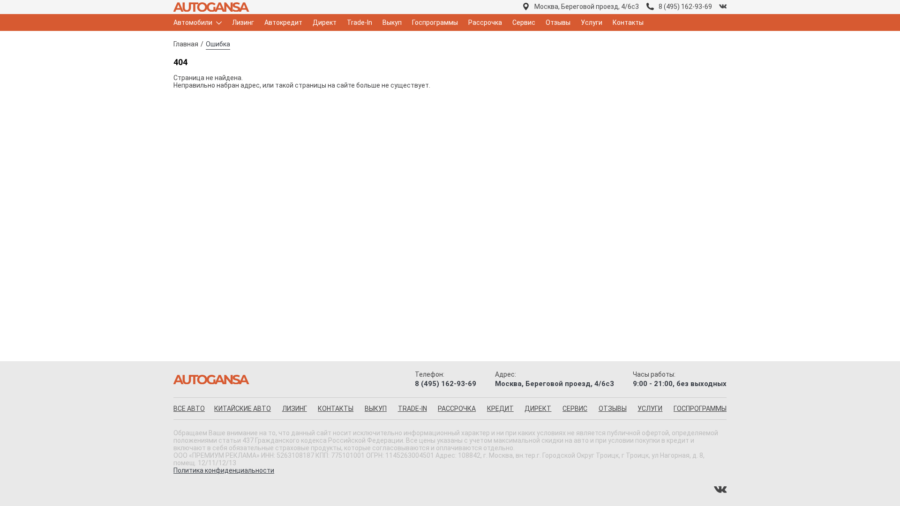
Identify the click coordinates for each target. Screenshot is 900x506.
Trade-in (412, 408)
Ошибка (218, 44)
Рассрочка (485, 22)
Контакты (628, 22)
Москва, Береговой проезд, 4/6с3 (586, 6)
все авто (189, 408)
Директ (325, 22)
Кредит (500, 408)
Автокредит (283, 22)
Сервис (523, 22)
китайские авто (242, 408)
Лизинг (243, 22)
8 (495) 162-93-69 (685, 6)
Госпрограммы (435, 22)
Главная (185, 44)
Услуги (591, 22)
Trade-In (359, 22)
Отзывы (558, 22)
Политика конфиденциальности (223, 470)
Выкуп (392, 22)
